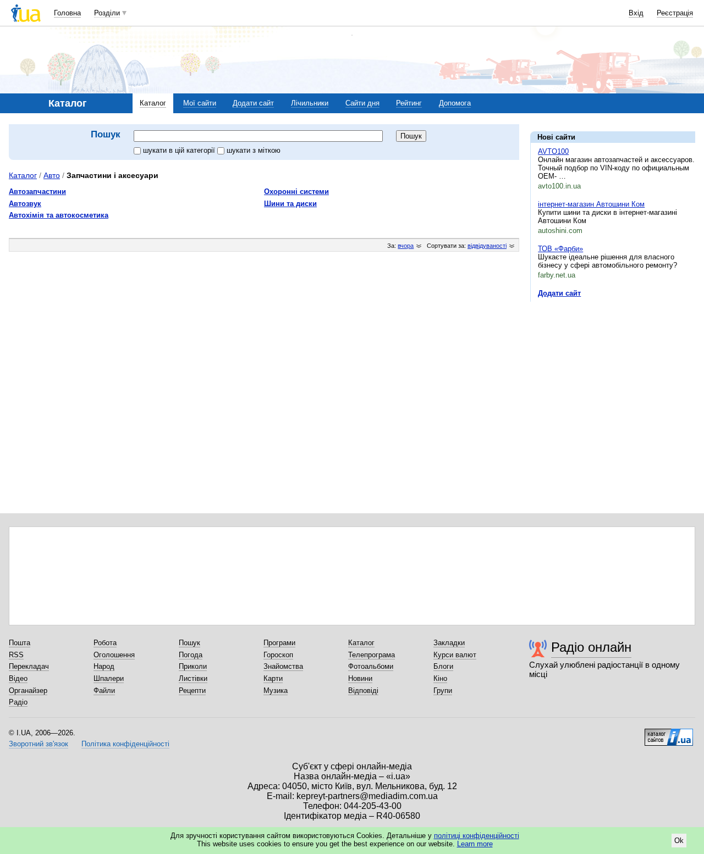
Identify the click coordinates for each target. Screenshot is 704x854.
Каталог (153, 103)
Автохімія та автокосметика (58, 215)
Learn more (475, 844)
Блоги (443, 666)
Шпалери (109, 678)
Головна (67, 13)
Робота (105, 643)
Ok (679, 840)
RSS (16, 655)
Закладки (449, 643)
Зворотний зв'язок (38, 744)
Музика (275, 690)
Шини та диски (290, 203)
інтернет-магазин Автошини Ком (591, 204)
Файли (104, 690)
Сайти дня (362, 103)
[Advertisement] (612, 377)
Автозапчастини (37, 191)
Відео (18, 678)
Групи (442, 690)
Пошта (19, 643)
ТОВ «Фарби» (560, 249)
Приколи (193, 666)
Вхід (636, 13)
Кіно (440, 678)
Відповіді (363, 690)
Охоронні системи (296, 191)
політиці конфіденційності (476, 835)
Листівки (193, 678)
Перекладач (29, 666)
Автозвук (25, 203)
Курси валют (454, 655)
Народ (104, 666)
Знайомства (283, 666)
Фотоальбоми (370, 666)
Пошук (189, 643)
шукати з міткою (253, 150)
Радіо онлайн (591, 647)
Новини (360, 678)
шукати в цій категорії (180, 150)
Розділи (107, 13)
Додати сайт (253, 103)
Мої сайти (199, 103)
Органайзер (28, 690)
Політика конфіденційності (125, 744)
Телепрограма (371, 655)
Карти (273, 678)
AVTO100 (553, 151)
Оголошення (114, 655)
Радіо (18, 702)
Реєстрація (675, 13)
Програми (279, 643)
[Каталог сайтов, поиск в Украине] (669, 733)
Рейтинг (409, 103)
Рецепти (192, 690)
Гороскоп (278, 655)
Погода (190, 655)
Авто (51, 175)
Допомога (455, 103)
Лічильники (309, 103)
